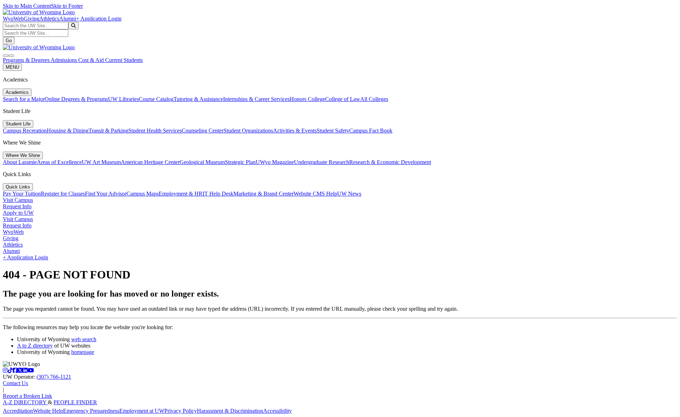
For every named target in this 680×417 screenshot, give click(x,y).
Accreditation (18, 411)
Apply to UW (18, 213)
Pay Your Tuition (22, 194)
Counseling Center (202, 131)
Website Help (48, 411)
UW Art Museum (101, 162)
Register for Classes (63, 194)
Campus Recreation (25, 131)
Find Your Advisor (105, 194)
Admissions (64, 60)
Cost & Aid (91, 60)
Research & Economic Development (390, 162)
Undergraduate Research (321, 162)
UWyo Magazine (275, 162)
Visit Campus (18, 200)
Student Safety (333, 131)
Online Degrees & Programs (76, 99)
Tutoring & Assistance (198, 99)
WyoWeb (13, 19)
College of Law (342, 99)
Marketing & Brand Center (263, 194)
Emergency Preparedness (91, 411)
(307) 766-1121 (53, 377)
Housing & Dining (68, 131)
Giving (31, 19)
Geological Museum (202, 162)
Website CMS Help (315, 194)
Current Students (124, 60)
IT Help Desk (218, 194)
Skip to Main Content (27, 6)
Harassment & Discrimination (230, 411)
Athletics (49, 19)
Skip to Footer (67, 6)
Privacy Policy (180, 411)
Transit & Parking (108, 131)
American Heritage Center (150, 162)
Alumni (67, 19)
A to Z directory (35, 346)
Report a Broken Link (27, 396)
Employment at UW (141, 411)
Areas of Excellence (59, 162)
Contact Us (15, 383)
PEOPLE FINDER (75, 402)
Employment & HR (181, 194)
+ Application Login (98, 19)
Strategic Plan (240, 162)
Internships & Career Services (256, 99)
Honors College (307, 99)
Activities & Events (295, 131)
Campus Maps (142, 194)
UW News (349, 194)
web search (83, 339)
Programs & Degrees (27, 60)
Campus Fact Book (370, 131)
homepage (82, 352)
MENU (12, 67)
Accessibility (277, 411)
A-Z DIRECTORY (25, 402)
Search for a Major (24, 99)
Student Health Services (155, 131)
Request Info (17, 206)
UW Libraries (123, 99)
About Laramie (20, 162)
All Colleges (374, 99)
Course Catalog (156, 99)
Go (9, 40)
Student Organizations (248, 131)
